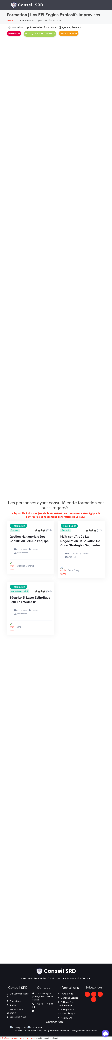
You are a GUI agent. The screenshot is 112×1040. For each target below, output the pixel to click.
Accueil (10, 20)
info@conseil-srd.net (11, 1038)
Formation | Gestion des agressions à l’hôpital (46, 879)
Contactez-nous (18, 1016)
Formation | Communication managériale (43, 676)
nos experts (28, 1038)
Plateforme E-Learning (15, 1011)
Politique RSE (67, 1009)
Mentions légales (69, 997)
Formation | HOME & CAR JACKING (97, 879)
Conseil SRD (30, 5)
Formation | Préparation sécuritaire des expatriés (46, 743)
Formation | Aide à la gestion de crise (96, 822)
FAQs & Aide (67, 993)
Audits (13, 1005)
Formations (15, 1001)
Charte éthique (68, 1013)
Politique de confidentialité (65, 1003)
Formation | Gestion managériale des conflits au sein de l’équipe (97, 676)
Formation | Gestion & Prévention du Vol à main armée (46, 937)
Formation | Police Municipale (44, 822)
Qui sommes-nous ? (18, 995)
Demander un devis (56, 85)
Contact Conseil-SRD (91, 261)
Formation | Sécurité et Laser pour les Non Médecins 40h (97, 743)
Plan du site (66, 1017)
